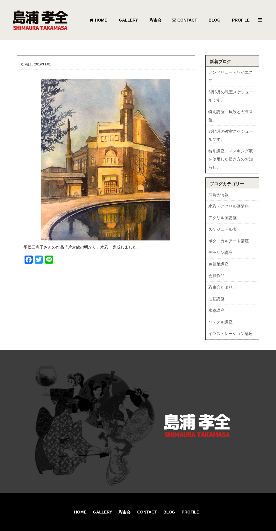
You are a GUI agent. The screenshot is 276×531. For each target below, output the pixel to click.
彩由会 (125, 512)
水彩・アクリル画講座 (228, 206)
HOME (80, 512)
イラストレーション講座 (230, 333)
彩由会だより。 (222, 287)
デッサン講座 (220, 252)
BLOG (169, 512)
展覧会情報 (218, 194)
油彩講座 (216, 298)
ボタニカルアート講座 (228, 241)
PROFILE (190, 512)
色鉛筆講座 (218, 264)
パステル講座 (220, 322)
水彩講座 (216, 310)
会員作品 (216, 275)
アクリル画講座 (222, 217)
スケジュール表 (222, 229)
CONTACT (147, 512)
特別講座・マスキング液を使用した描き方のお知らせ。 (230, 159)
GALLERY (102, 512)
